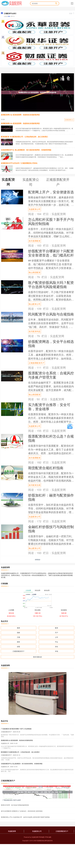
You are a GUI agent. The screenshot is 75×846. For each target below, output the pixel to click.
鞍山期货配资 (34, 272)
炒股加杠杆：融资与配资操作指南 (51, 497)
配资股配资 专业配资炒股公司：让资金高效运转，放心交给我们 (24, 136)
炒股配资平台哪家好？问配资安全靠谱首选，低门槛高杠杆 (51, 252)
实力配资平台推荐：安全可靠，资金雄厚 (49, 406)
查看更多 (37, 559)
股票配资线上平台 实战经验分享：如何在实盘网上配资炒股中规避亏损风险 (25, 817)
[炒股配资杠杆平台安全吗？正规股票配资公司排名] (7, 169)
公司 (56, 637)
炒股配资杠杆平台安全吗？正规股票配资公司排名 (19, 163)
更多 (70, 13)
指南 (18, 632)
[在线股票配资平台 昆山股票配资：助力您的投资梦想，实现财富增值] (7, 156)
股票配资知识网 (42, 841)
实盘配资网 (12, 831)
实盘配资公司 (34, 209)
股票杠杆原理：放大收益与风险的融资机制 (15, 805)
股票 (18, 628)
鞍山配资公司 (34, 303)
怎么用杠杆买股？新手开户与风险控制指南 (51, 221)
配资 (56, 628)
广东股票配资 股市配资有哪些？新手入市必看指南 (16, 729)
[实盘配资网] (11, 3)
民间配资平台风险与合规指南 (51, 313)
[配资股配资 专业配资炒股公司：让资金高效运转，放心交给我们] (7, 142)
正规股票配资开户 (36, 362)
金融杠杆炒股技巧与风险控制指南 (51, 528)
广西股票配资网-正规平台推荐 (11, 800)
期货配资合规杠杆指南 (45, 467)
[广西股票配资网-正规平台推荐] (37, 792)
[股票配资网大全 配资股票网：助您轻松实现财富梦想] (37, 92)
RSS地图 (41, 837)
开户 (56, 632)
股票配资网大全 (69, 120)
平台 (56, 642)
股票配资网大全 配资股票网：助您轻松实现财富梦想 (20, 115)
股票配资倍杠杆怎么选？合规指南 (51, 438)
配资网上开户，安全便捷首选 (51, 191)
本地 (56, 651)
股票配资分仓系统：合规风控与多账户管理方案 (51, 375)
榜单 (18, 642)
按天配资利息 (34, 331)
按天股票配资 (34, 240)
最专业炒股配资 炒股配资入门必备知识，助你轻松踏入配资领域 (21, 811)
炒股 (18, 646)
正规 (18, 637)
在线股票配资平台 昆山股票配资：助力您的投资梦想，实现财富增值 (26, 150)
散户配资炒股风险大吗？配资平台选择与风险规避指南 (51, 284)
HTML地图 (48, 837)
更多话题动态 (37, 657)
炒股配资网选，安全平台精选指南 (51, 343)
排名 (56, 646)
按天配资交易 (34, 484)
